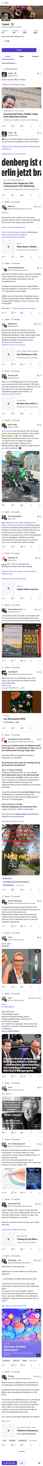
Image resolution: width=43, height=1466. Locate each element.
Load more (21, 1451)
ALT (38, 655)
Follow (19, 50)
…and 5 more (19, 885)
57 (3, 33)
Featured (35, 56)
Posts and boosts (8, 63)
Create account (9, 1463)
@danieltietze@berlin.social (10, 27)
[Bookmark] (30, 126)
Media (21, 56)
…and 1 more (32, 1360)
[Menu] (39, 50)
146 (13, 33)
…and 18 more (32, 1440)
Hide (36, 453)
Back (6, 3)
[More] (40, 126)
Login (21, 1463)
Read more (6, 1421)
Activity (7, 56)
